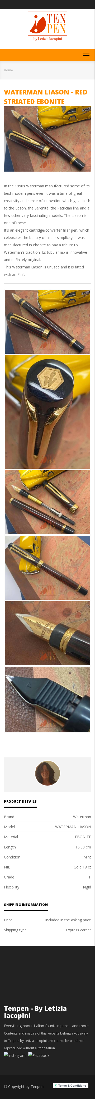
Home (8, 70)
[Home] (47, 25)
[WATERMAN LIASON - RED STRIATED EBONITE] (47, 322)
